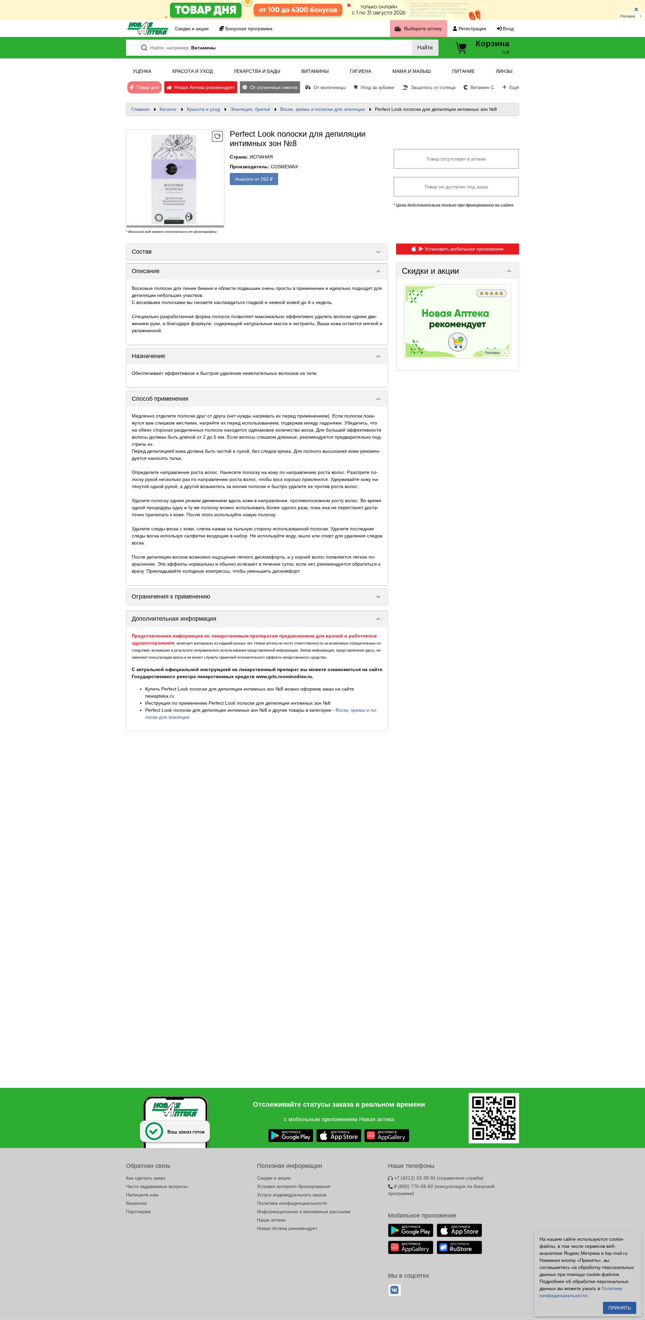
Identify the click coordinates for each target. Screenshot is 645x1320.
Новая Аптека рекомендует (287, 1228)
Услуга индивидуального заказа (292, 1194)
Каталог (168, 109)
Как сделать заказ (145, 1178)
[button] (457, 271)
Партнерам (138, 1211)
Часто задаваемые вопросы (156, 1186)
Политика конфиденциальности (292, 1203)
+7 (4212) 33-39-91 (438, 1178)
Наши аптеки (271, 1220)
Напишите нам (142, 1194)
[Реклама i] (457, 321)
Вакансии (136, 1203)
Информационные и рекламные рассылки (303, 1211)
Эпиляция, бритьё (250, 109)
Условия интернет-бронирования (293, 1186)
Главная (140, 109)
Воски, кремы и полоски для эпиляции (322, 109)
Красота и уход (203, 109)
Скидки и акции (274, 1178)
